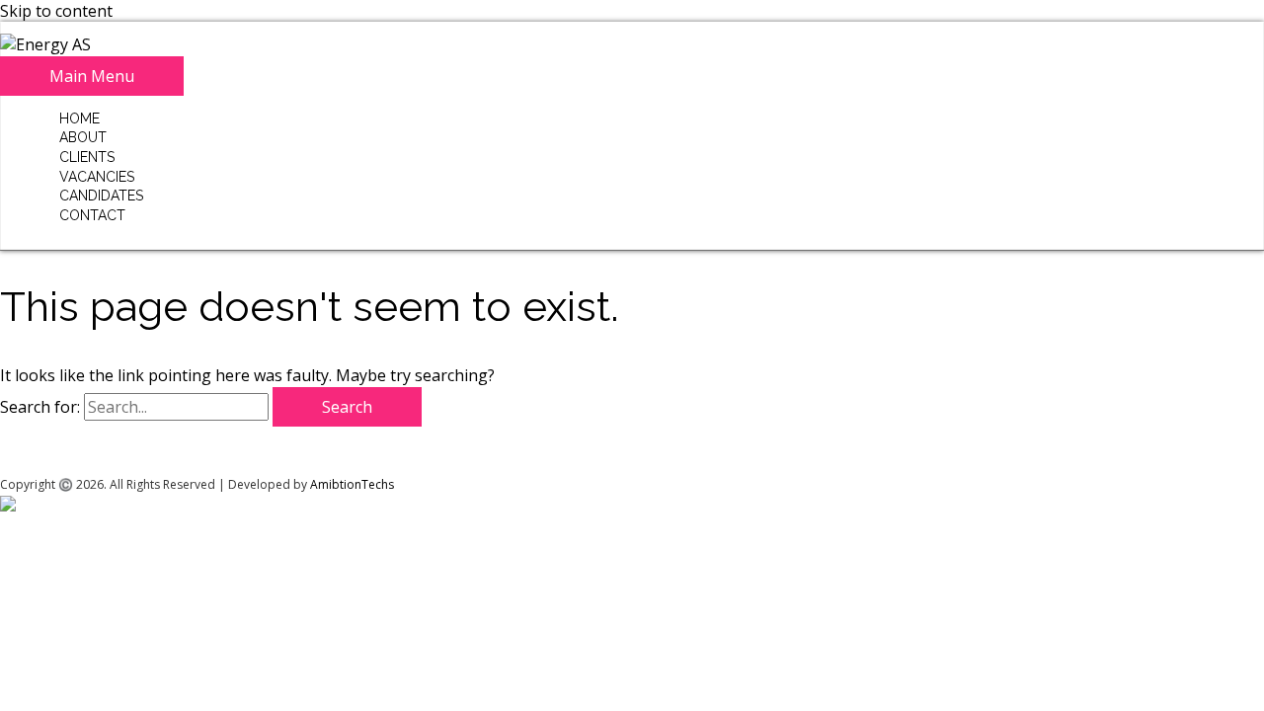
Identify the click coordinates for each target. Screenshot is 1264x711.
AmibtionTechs (352, 484)
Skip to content (56, 11)
